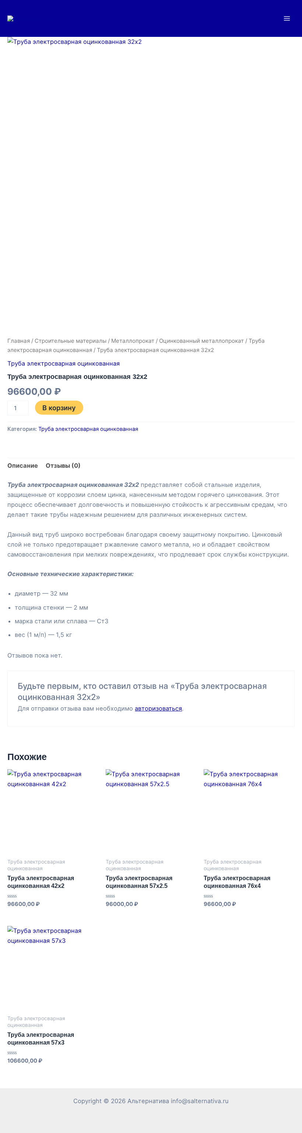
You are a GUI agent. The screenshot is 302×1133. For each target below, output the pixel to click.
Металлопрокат (132, 340)
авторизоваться (158, 708)
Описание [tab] (22, 465)
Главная (18, 340)
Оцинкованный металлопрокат (201, 340)
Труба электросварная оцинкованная (63, 363)
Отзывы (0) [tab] (63, 465)
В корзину (59, 408)
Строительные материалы (70, 340)
